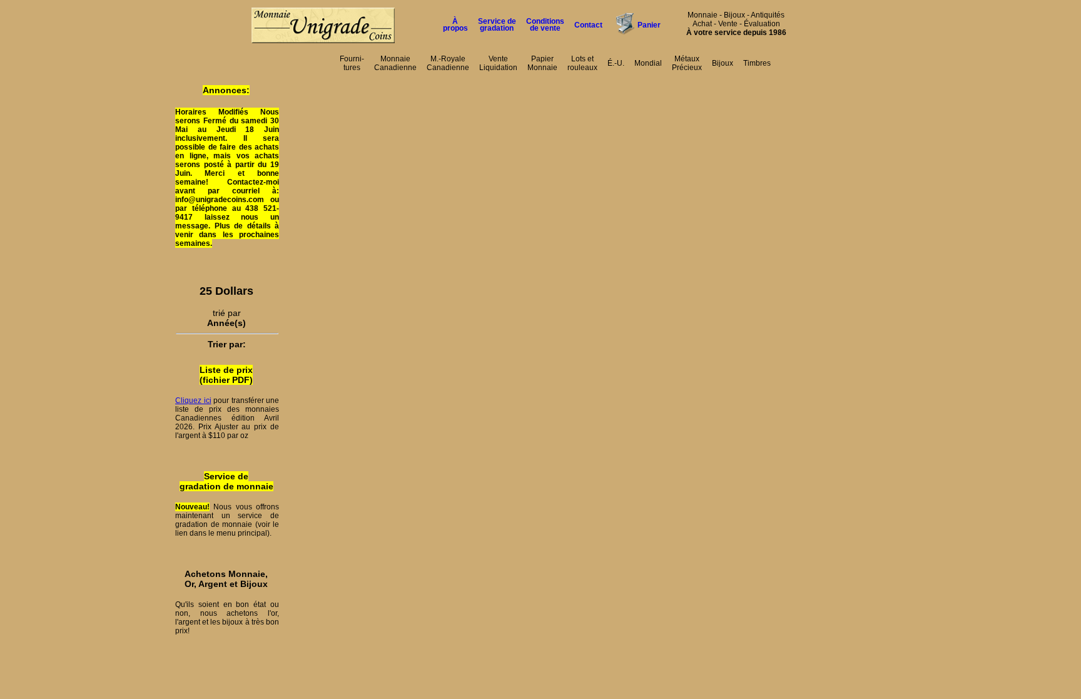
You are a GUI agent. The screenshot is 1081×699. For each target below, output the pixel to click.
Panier (649, 25)
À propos (455, 25)
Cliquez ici (193, 400)
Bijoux (722, 63)
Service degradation (497, 25)
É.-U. (615, 63)
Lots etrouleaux (582, 63)
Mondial (648, 63)
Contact (588, 25)
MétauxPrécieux (687, 63)
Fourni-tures (352, 63)
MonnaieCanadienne (395, 63)
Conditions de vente (545, 25)
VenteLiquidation (498, 63)
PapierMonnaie (542, 63)
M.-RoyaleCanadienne (448, 63)
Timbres (757, 63)
